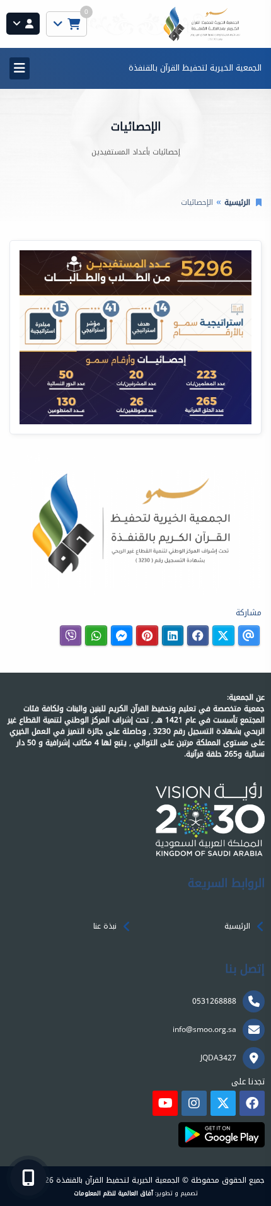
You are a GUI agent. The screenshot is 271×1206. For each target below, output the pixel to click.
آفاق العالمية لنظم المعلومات (113, 1193)
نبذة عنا (105, 926)
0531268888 (214, 1001)
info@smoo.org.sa (204, 1029)
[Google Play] (221, 1134)
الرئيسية (237, 202)
